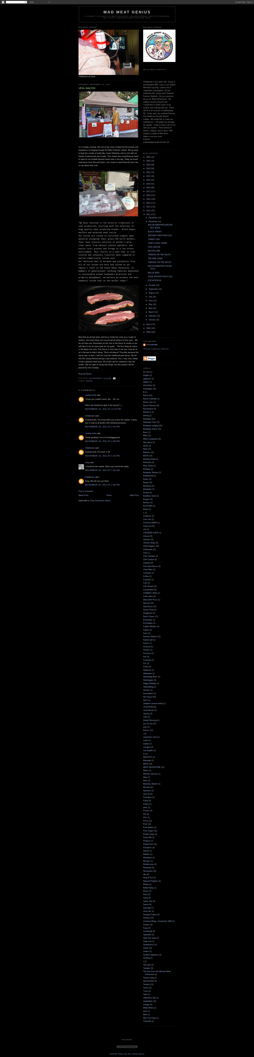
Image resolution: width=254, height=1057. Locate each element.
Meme (145, 770)
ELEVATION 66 (154, 280)
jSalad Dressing (150, 720)
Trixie (145, 991)
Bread (145, 482)
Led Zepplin (148, 750)
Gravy (145, 667)
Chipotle (146, 563)
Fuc (144, 663)
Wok (145, 1014)
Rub (145, 894)
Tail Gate (147, 965)
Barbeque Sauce (150, 429)
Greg (87, 462)
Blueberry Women (150, 472)
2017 (148, 191)
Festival (146, 647)
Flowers (146, 650)
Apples (146, 382)
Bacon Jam (148, 402)
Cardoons (147, 516)
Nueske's (147, 791)
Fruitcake (147, 660)
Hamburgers (148, 680)
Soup (145, 928)
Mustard (146, 787)
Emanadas (147, 620)
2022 (148, 172)
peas (145, 807)
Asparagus (147, 389)
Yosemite (147, 1021)
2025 (148, 161)
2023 (148, 168)
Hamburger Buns (150, 677)
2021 (148, 176)
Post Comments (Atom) (100, 500)
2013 (148, 207)
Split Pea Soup (149, 938)
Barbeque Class (150, 422)
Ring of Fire (148, 878)
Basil (145, 432)
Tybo (145, 994)
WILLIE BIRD (153, 273)
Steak (145, 948)
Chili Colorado (149, 556)
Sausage (147, 908)
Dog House (148, 606)
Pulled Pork (148, 844)
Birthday (146, 469)
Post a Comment (85, 491)
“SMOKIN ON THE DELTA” (159, 255)
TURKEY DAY (154, 239)
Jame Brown (148, 710)
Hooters (146, 690)
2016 (148, 195)
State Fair (147, 941)
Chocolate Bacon (150, 566)
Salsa (145, 898)
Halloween (147, 673)
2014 (148, 203)
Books (146, 479)
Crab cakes (148, 596)
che (144, 529)
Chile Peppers (149, 546)
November (153, 221)
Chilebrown (89, 416)
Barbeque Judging (150, 425)
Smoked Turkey (150, 914)
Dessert (146, 603)
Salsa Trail (147, 901)
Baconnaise (148, 409)
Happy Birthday (149, 683)
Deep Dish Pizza (150, 600)
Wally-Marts (148, 1008)
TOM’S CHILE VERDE (157, 243)
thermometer (148, 981)
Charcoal (147, 526)
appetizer (147, 379)
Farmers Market (150, 636)
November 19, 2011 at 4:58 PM (102, 441)
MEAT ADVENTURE (152, 767)
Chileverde (147, 549)
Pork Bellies (148, 827)
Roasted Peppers (150, 881)
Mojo (145, 777)
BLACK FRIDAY (155, 232)
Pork (145, 824)
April (151, 308)
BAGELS (147, 412)
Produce (146, 841)
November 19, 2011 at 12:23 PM (103, 409)
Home (109, 495)
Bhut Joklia (148, 466)
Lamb (145, 740)
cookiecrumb (90, 395)
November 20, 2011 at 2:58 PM (102, 485)
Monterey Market (150, 784)
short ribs (147, 911)
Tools (145, 988)
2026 (148, 157)
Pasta (145, 801)
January (152, 320)
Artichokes (147, 385)
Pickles (146, 811)
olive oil (146, 794)
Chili (145, 553)
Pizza (145, 821)
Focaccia (147, 653)
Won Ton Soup (149, 1018)
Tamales (146, 968)
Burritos (146, 502)
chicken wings (149, 543)
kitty (145, 727)
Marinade (147, 760)
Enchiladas (148, 623)
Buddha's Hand (149, 496)
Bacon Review (149, 405)
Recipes (146, 861)
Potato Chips (148, 834)
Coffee (146, 576)
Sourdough (147, 931)
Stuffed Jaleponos (151, 955)
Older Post (134, 495)
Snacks (146, 924)
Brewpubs (147, 489)
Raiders (146, 854)
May (151, 304)
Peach (146, 804)
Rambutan (147, 857)
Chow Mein (148, 569)
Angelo (146, 375)
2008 (148, 332)
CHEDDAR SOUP (150, 533)
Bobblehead (148, 476)
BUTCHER (147, 506)
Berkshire (147, 462)
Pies (145, 817)
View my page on (127, 1054)
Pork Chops (148, 831)
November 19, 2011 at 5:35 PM (102, 456)
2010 (148, 324)
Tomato (146, 984)
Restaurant (147, 871)
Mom (145, 781)
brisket (146, 492)
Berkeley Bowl (149, 459)
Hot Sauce (147, 697)
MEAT (145, 764)
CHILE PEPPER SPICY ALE (160, 276)
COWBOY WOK (150, 593)
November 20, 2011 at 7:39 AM (102, 470)
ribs (144, 874)
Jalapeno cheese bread (153, 703)
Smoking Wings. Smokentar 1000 (157, 921)
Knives (146, 730)
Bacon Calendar (150, 399)
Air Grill (146, 372)
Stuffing (146, 958)
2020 (148, 180)
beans (145, 446)
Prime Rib (147, 837)
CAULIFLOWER (150, 523)
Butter (145, 509)
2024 (148, 165)
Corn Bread (148, 586)
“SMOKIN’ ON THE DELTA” (159, 262)
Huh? (145, 700)
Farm (145, 633)
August (152, 293)
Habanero (147, 670)
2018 (148, 188)
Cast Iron (147, 519)
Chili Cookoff (148, 559)
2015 (148, 199)
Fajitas (146, 630)
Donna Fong (148, 610)
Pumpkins (147, 847)
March (151, 312)
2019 (148, 184)
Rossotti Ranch (85, 374)
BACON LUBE (154, 251)
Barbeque (147, 419)
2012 (148, 210)
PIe (144, 814)
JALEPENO (148, 707)
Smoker (146, 918)
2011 (148, 214)
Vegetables (148, 1001)
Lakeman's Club (150, 737)
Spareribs (147, 934)
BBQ (145, 435)
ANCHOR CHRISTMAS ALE (160, 235)
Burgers (146, 499)
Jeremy (146, 714)
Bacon (89, 381)
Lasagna (146, 747)
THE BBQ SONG (155, 258)
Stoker (146, 951)
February (153, 316)
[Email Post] (114, 378)
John (145, 717)
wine (145, 1011)
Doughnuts (147, 613)
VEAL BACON (154, 247)
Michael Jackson (150, 774)
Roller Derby (148, 888)
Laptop (146, 744)
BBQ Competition (150, 439)
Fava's (146, 643)
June (151, 300)
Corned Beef (148, 590)
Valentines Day (149, 998)
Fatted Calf (148, 640)
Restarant (147, 868)
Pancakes (147, 797)
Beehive (146, 452)
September (153, 289)
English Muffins (149, 626)
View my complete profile (156, 349)
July (151, 297)
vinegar (146, 1004)
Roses (146, 891)
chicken (146, 539)
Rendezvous (148, 864)
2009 (148, 328)
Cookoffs (147, 580)
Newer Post (83, 495)
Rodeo (146, 884)
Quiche (146, 851)
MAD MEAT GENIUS (127, 12)
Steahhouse (148, 944)
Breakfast (147, 486)
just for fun (147, 724)
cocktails (147, 573)
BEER (145, 456)
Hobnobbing (148, 687)
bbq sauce (147, 442)
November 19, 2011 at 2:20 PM (102, 427)
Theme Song (148, 978)
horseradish (148, 693)
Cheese (146, 536)
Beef (145, 449)
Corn (145, 583)
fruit (144, 657)
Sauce (146, 904)
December (153, 218)
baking (146, 415)
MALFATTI (147, 757)
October (152, 285)
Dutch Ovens (148, 616)
